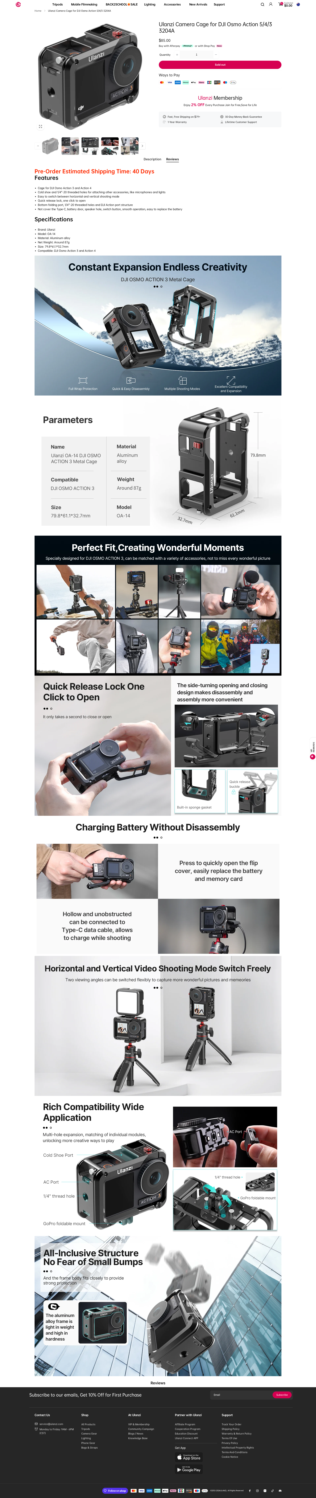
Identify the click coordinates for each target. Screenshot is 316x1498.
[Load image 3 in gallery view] (90, 146)
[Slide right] (142, 145)
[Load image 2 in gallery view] (70, 146)
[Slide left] (38, 145)
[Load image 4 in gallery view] (110, 146)
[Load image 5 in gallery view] (130, 146)
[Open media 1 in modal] (90, 76)
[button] (58, 4)
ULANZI (223, 1490)
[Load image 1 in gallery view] (50, 146)
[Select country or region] (298, 4)
